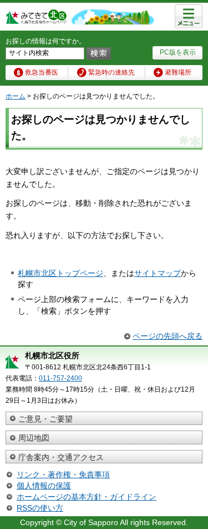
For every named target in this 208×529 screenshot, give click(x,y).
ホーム (16, 96)
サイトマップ (157, 273)
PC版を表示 (178, 52)
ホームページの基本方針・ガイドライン (86, 496)
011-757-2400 (60, 378)
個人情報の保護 (44, 485)
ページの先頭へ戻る (167, 336)
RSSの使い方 (40, 507)
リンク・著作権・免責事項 (63, 474)
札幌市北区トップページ (60, 273)
